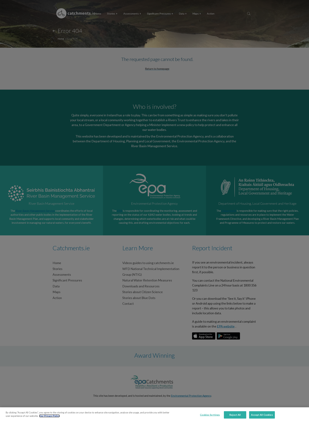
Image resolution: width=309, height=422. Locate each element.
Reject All (235, 414)
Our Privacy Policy (49, 415)
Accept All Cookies (262, 414)
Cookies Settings (210, 414)
